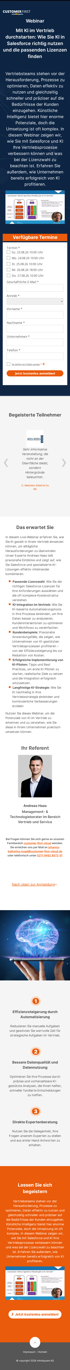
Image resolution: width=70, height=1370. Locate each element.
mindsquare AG (45, 1360)
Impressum (29, 1351)
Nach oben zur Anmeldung (33, 884)
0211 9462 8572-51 (50, 855)
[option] (35, 460)
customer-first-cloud (37, 843)
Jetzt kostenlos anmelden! (37, 1314)
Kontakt (43, 1351)
